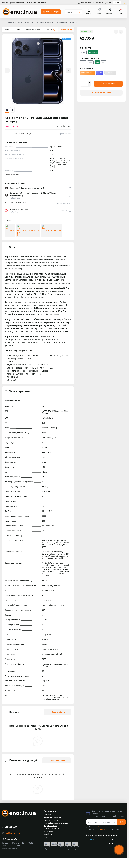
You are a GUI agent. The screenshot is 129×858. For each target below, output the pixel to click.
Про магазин (48, 815)
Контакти (42, 3)
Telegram (96, 840)
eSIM (83, 52)
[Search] (79, 12)
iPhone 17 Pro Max (31, 22)
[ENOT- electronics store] (20, 11)
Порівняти (110, 12)
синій (100, 72)
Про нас (5, 3)
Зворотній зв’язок (50, 826)
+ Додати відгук (57, 712)
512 (103, 62)
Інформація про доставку (53, 817)
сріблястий (110, 72)
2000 (90, 62)
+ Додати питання (56, 760)
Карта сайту (48, 831)
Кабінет (89, 14)
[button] (68, 70)
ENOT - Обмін (31, 3)
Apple (20, 22)
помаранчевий (87, 72)
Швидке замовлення (101, 92)
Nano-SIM (93, 52)
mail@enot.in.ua (12, 833)
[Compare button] (121, 32)
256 (97, 62)
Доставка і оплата (17, 3)
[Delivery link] (70, 188)
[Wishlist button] (116, 32)
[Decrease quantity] (89, 85)
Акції (45, 837)
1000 (83, 62)
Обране (99, 12)
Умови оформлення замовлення (56, 823)
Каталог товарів (52, 12)
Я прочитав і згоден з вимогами (104, 828)
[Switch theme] (124, 3)
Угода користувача (51, 820)
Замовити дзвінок (103, 3)
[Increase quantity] (89, 82)
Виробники (48, 834)
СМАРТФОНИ (11, 22)
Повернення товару (51, 828)
